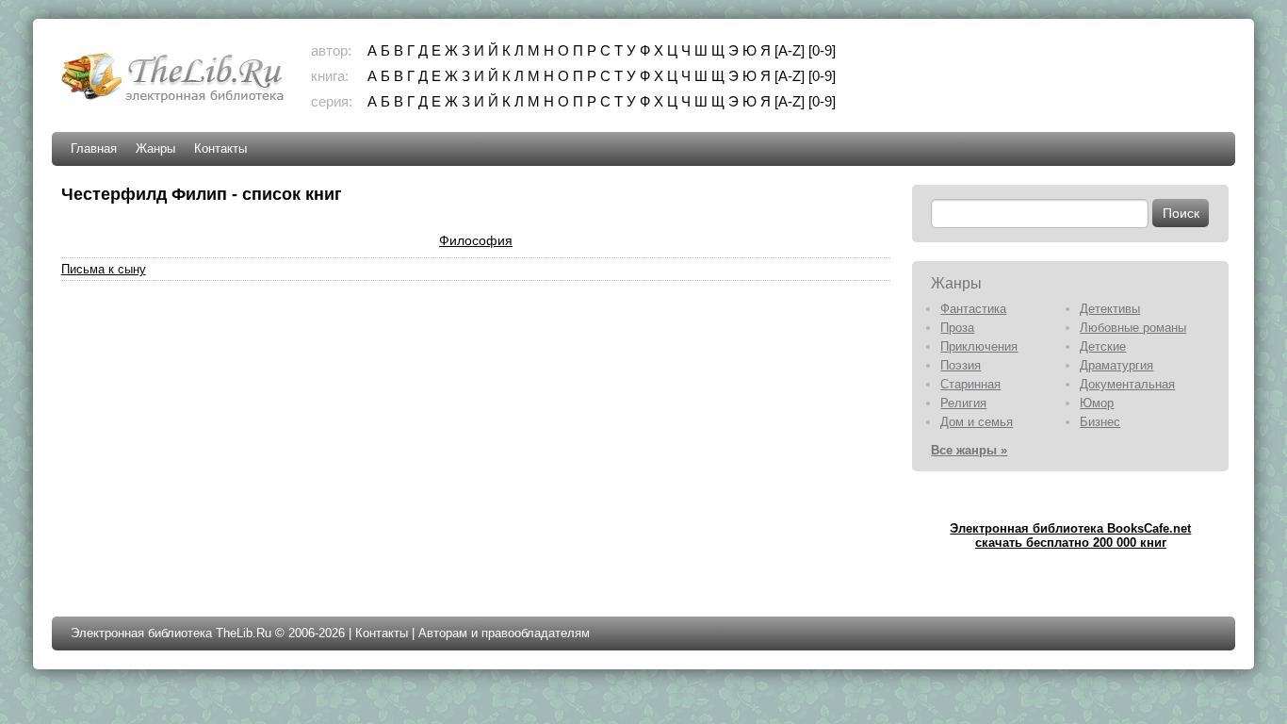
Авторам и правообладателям (504, 633)
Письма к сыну (103, 269)
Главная (94, 148)
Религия (963, 403)
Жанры (155, 148)
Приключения (979, 346)
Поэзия (960, 365)
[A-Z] (789, 50)
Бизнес (1100, 422)
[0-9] (822, 50)
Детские (1103, 346)
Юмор (1097, 403)
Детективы (1110, 309)
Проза (957, 328)
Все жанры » (969, 450)
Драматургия (1116, 365)
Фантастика (973, 309)
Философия (476, 240)
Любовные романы (1133, 328)
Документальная (1127, 384)
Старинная (970, 384)
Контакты (220, 148)
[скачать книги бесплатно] (174, 100)
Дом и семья (976, 422)
